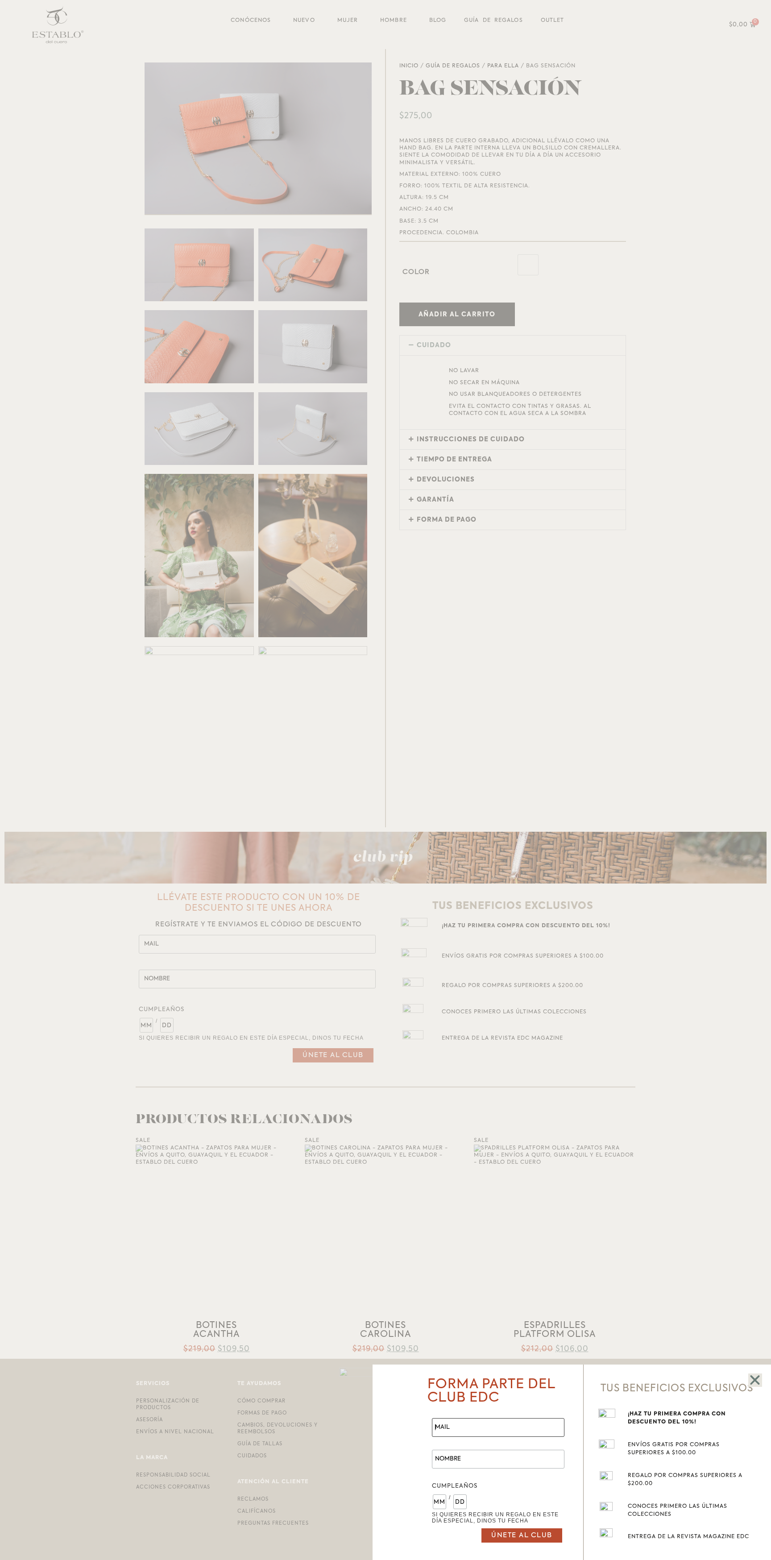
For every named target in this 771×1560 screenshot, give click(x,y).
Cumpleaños (454, 1486)
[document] (385, 780)
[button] (755, 1380)
